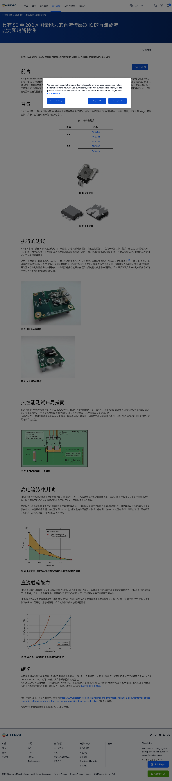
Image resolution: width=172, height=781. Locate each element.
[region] (87, 93)
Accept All (117, 101)
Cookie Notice (53, 93)
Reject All (97, 101)
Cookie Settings (56, 101)
